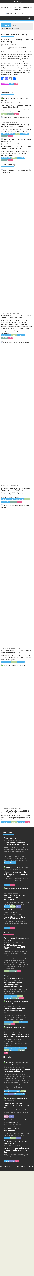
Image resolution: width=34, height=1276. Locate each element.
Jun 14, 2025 (6, 144)
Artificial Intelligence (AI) (8, 133)
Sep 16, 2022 (8, 893)
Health (6, 1093)
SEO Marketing (24, 133)
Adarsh (14, 45)
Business (6, 1161)
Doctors (18, 1091)
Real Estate (13, 862)
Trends (16, 83)
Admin (13, 122)
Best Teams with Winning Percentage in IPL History (17, 40)
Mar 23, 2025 (6, 485)
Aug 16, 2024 (6, 808)
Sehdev (16, 840)
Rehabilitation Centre (19, 1093)
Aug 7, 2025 (6, 122)
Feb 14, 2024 (8, 840)
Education (6, 862)
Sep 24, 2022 (8, 869)
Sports (11, 83)
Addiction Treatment (9, 1091)
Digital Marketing (6, 157)
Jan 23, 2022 (8, 914)
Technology (11, 114)
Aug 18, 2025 (6, 103)
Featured (4, 114)
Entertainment (5, 83)
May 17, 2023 (8, 1067)
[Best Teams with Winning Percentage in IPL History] (17, 48)
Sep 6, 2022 (8, 1145)
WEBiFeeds (15, 103)
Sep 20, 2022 (8, 1101)
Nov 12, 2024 (6, 648)
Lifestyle (18, 906)
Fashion (6, 1116)
